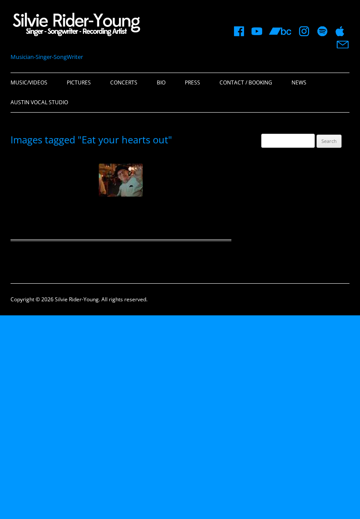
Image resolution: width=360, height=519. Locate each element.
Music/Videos (29, 82)
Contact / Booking (246, 82)
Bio (161, 82)
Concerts (123, 82)
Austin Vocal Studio (39, 102)
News (299, 82)
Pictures (79, 82)
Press (192, 82)
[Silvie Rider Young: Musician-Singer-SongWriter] (76, 27)
